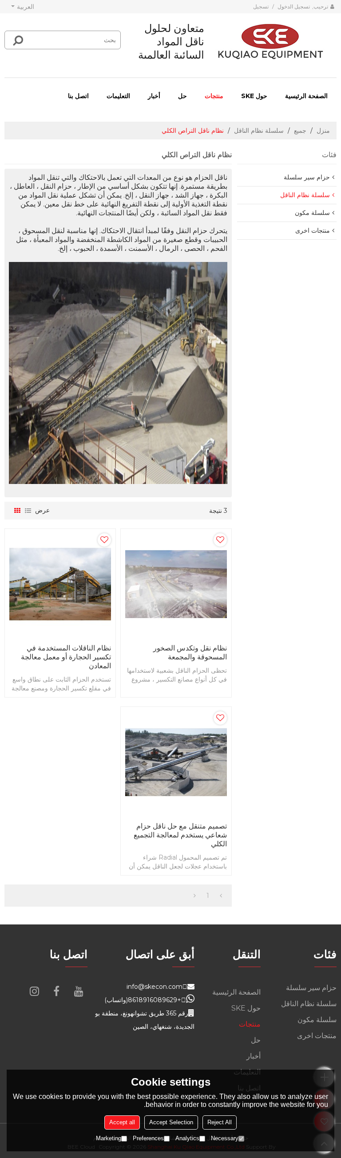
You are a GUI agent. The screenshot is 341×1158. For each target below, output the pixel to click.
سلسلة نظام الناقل (259, 131)
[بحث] (18, 40)
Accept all (122, 1122)
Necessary (224, 1138)
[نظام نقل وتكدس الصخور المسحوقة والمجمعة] (176, 584)
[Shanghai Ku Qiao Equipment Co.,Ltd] (270, 41)
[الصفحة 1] (220, 895)
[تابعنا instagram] (34, 991)
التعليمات (118, 96)
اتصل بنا (78, 96)
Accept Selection (171, 1122)
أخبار (154, 96)
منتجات (214, 96)
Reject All (219, 1122)
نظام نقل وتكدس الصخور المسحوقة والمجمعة (190, 652)
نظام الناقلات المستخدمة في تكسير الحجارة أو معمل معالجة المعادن (66, 657)
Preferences (148, 1138)
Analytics (187, 1138)
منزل (323, 131)
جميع (300, 131)
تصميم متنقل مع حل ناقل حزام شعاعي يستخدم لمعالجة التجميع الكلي (180, 835)
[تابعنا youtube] (78, 991)
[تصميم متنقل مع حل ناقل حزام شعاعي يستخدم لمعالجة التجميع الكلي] (176, 762)
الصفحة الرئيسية (306, 96)
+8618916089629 (154, 1000)
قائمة (28, 510)
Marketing (108, 1138)
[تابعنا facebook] (56, 991)
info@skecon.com (154, 987)
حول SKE (254, 96)
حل (182, 96)
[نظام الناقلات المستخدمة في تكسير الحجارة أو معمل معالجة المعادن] (60, 584)
